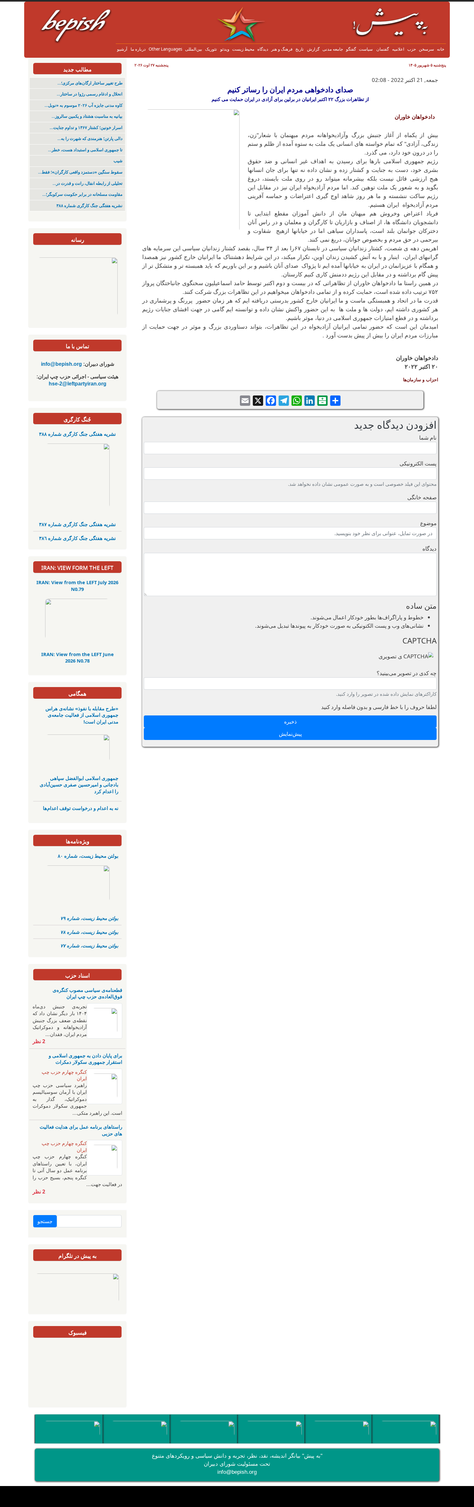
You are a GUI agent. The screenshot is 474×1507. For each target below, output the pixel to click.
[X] (258, 399)
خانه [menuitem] (440, 49)
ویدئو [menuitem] (224, 49)
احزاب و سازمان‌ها (420, 379)
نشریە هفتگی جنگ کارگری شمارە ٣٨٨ (89, 205)
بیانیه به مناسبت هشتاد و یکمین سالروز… (87, 116)
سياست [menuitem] (366, 49)
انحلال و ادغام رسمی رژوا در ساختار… (90, 94)
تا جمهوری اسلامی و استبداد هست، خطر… (85, 150)
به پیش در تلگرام (77, 1255)
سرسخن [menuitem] (426, 49)
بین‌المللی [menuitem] (193, 49)
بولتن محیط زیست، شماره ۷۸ (89, 932)
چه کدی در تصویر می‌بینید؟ (407, 673)
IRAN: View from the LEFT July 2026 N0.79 (77, 585)
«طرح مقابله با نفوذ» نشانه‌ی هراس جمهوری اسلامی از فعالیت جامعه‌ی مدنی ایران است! (81, 715)
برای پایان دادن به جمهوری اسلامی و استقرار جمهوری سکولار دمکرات (85, 1058)
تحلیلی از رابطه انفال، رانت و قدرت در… (88, 183)
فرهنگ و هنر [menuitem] (281, 49)
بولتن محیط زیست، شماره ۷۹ (89, 918)
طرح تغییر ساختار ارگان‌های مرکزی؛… (90, 83)
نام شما (428, 437)
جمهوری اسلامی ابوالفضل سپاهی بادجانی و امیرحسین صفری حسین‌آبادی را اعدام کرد (79, 784)
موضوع (428, 523)
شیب (118, 161)
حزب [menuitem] (411, 49)
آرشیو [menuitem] (122, 49)
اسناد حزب (77, 975)
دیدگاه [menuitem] (262, 49)
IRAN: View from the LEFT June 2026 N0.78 (77, 657)
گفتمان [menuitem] (382, 49)
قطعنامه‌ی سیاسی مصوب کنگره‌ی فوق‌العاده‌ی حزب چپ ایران (87, 993)
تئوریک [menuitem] (211, 49)
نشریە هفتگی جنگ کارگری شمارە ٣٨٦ (77, 538)
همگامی (77, 693)
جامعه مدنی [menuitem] (332, 49)
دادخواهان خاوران (415, 116)
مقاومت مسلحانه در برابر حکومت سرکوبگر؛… (82, 194)
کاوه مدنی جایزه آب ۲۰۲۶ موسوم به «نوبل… (83, 105)
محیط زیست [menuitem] (243, 49)
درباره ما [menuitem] (138, 49)
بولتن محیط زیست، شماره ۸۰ (88, 856)
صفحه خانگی (422, 497)
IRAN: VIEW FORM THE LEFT (77, 567)
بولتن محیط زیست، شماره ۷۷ (89, 945)
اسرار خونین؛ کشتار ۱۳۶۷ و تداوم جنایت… (86, 127)
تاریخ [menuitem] (299, 49)
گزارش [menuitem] (313, 49)
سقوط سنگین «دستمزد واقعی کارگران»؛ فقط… (80, 172)
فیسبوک (77, 1332)
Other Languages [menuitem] (165, 49)
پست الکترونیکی (418, 463)
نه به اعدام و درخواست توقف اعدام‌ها (80, 808)
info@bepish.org (237, 1472)
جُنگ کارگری (77, 419)
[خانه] (232, 11)
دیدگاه (429, 548)
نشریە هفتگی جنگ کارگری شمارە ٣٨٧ (77, 524)
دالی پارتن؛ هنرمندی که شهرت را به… (90, 138)
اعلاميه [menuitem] (398, 49)
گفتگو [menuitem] (351, 49)
